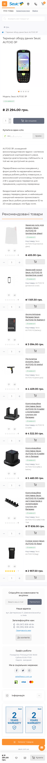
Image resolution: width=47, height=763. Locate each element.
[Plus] (9, 119)
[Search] (5, 18)
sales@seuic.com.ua (23, 676)
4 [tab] (26, 91)
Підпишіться (35, 602)
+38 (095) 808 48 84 (25, 627)
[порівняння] (25, 758)
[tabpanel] (23, 66)
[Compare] (15, 251)
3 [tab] (23, 91)
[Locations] (28, 4)
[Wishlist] (9, 251)
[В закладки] (16, 758)
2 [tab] (21, 91)
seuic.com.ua (23, 749)
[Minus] (9, 122)
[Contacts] (35, 4)
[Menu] (4, 3)
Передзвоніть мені (23, 630)
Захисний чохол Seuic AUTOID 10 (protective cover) (34, 272)
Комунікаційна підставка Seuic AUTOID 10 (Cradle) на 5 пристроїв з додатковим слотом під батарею (34, 500)
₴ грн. (6, 27)
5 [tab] (28, 91)
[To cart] (35, 261)
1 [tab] (18, 91)
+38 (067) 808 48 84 (25, 624)
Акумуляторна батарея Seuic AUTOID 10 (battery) (35, 317)
